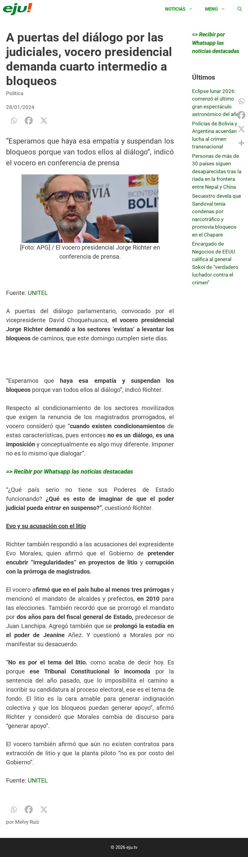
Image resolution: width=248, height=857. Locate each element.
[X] (44, 120)
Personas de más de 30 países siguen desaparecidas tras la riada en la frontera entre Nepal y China (216, 171)
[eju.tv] (19, 9)
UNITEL (38, 292)
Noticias (175, 9)
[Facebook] (29, 120)
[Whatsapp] (14, 120)
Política (14, 93)
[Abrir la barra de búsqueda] (239, 9)
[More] (241, 143)
